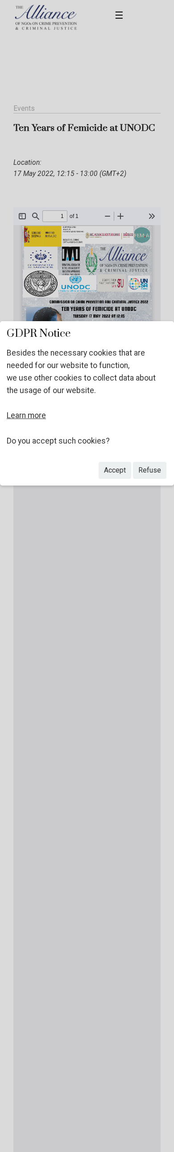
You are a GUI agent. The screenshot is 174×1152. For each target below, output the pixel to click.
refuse (149, 470)
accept (115, 470)
